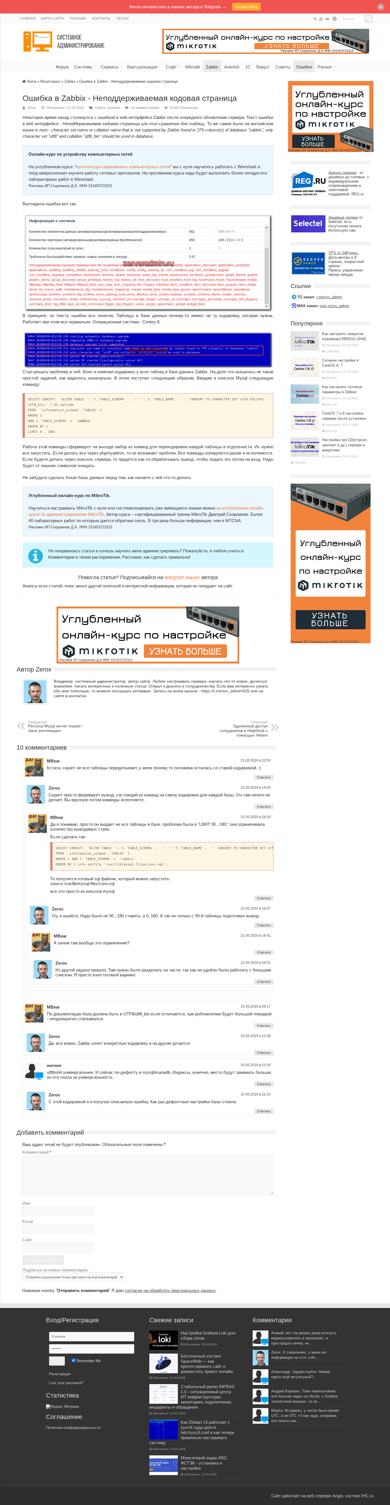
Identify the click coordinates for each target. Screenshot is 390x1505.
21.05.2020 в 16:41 (256, 936)
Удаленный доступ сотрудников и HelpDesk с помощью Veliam (244, 728)
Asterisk (232, 66)
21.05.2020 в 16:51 (256, 963)
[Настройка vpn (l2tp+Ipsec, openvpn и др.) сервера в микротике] (305, 447)
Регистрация (60, 1374)
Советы (282, 66)
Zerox (31, 108)
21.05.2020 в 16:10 (256, 817)
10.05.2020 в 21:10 (256, 1094)
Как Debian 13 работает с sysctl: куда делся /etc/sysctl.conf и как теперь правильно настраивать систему (191, 1432)
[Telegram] (334, 18)
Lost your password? (66, 1383)
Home (31, 81)
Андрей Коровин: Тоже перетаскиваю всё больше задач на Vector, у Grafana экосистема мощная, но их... (304, 1396)
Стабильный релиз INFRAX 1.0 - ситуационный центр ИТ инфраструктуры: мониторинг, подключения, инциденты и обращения (192, 1396)
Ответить (264, 777)
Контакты (101, 19)
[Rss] (315, 18)
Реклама (78, 19)
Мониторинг (50, 81)
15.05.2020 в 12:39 (256, 1036)
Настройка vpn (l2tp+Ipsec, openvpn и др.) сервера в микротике (345, 445)
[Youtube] (321, 18)
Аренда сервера (342, 173)
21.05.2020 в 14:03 (256, 788)
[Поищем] (369, 18)
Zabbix (212, 66)
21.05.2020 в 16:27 (256, 908)
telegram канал (182, 577)
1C (248, 66)
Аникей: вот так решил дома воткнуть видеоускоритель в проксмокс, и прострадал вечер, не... (304, 1338)
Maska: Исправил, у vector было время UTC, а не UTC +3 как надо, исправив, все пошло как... (305, 1415)
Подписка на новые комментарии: (55, 1269)
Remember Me (88, 1361)
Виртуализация (142, 66)
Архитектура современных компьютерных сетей (122, 166)
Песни (122, 19)
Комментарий (36, 1152)
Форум (62, 66)
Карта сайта (52, 19)
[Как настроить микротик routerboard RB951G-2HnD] (305, 341)
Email (27, 1221)
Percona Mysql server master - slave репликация (56, 726)
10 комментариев (145, 108)
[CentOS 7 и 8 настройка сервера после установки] (305, 420)
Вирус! (263, 66)
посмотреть (246, 6)
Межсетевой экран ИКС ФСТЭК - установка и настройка (204, 1462)
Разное (325, 66)
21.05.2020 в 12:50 (256, 760)
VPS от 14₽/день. (343, 253)
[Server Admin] (64, 40)
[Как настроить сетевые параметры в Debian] (305, 394)
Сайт (27, 1239)
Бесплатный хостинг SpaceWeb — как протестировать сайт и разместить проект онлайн (207, 1364)
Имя (26, 1203)
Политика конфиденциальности (73, 1427)
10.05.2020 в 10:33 (256, 1065)
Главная (27, 19)
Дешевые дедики (343, 217)
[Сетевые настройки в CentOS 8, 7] (305, 367)
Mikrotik (192, 66)
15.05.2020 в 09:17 (256, 1007)
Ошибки (304, 66)
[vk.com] (327, 18)
